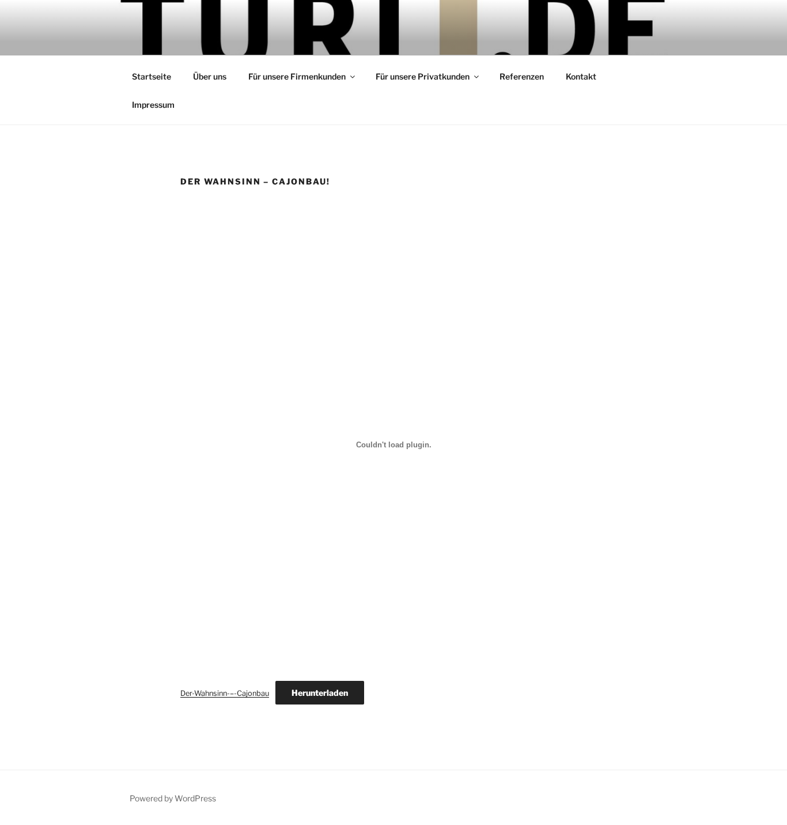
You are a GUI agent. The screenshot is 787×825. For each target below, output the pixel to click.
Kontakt (581, 76)
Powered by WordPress (173, 798)
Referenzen (522, 76)
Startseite (151, 76)
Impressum (153, 105)
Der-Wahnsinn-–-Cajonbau (224, 693)
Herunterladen (320, 693)
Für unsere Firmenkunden (297, 76)
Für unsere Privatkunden (423, 76)
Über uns (209, 76)
